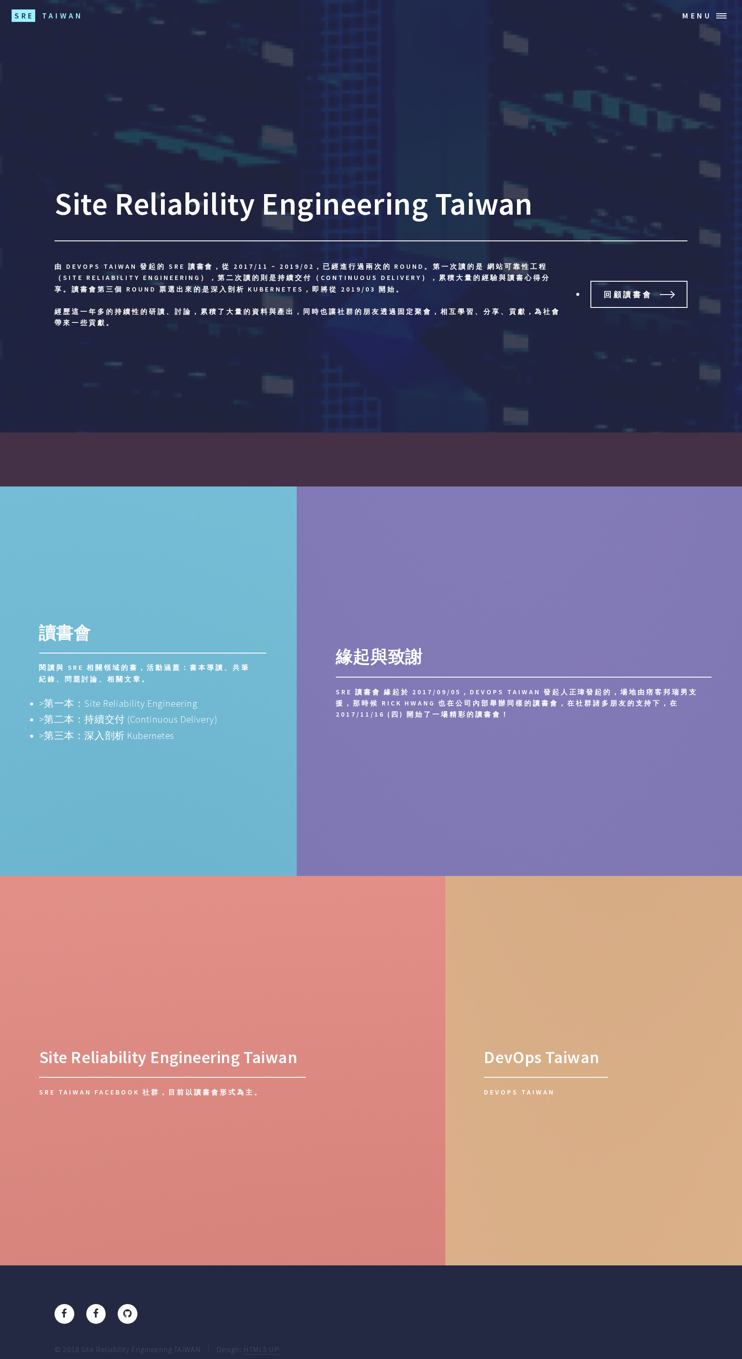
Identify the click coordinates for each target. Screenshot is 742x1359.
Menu (697, 16)
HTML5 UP (261, 1349)
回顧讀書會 (628, 294)
